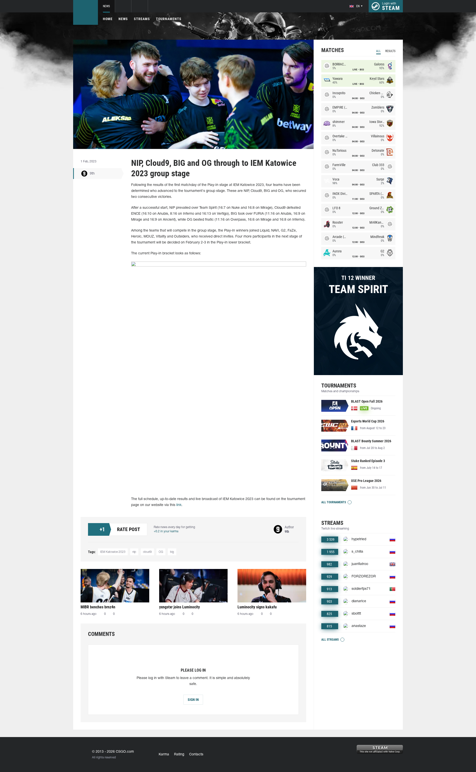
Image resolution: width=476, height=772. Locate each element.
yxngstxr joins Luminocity (179, 607)
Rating (179, 754)
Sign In (193, 700)
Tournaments (168, 19)
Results (390, 51)
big (172, 552)
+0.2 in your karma (166, 531)
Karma (164, 754)
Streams (142, 19)
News (106, 6)
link (178, 505)
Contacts (196, 754)
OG (161, 552)
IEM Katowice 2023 (112, 552)
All (378, 51)
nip (134, 552)
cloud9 (147, 552)
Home (108, 19)
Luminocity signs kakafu (257, 607)
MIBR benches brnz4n (98, 607)
